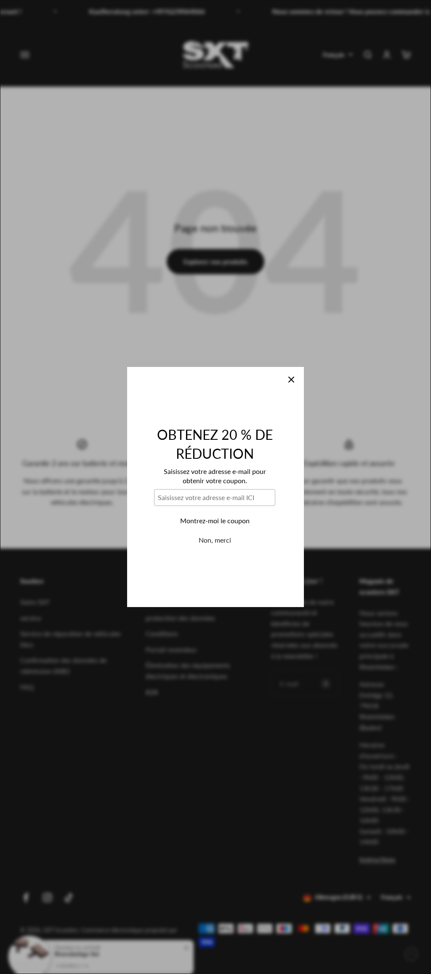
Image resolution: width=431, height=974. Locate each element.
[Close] (291, 379)
